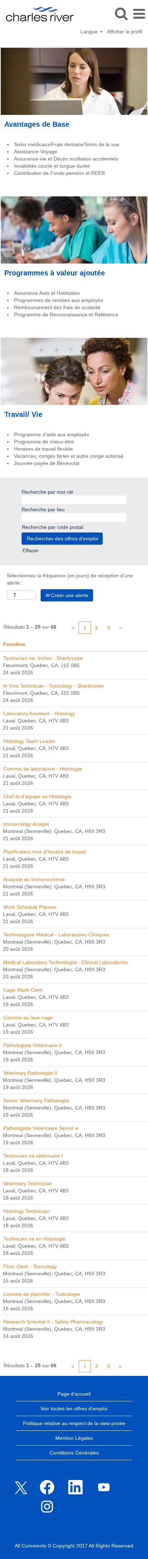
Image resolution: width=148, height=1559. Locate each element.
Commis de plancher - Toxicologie (41, 1294)
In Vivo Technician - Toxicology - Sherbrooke (53, 686)
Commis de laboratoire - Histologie (42, 769)
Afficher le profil (124, 31)
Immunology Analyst (26, 824)
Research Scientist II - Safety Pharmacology (53, 1322)
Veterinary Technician (27, 1183)
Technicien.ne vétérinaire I (33, 1156)
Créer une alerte (69, 595)
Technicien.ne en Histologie (34, 1239)
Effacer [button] (31, 550)
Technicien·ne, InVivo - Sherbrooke (43, 658)
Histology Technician (26, 1211)
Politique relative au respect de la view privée (74, 1423)
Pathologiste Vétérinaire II (32, 1045)
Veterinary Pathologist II (30, 1073)
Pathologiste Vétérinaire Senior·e (40, 1128)
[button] (139, 14)
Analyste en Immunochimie (34, 879)
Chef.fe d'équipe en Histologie (37, 796)
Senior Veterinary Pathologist (36, 1100)
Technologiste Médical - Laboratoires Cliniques (56, 934)
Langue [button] (89, 31)
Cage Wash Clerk (23, 990)
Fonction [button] (14, 644)
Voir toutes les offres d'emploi (74, 1408)
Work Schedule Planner (30, 907)
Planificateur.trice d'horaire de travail (44, 852)
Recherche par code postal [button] (52, 527)
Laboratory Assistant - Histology (39, 713)
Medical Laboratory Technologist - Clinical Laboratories (65, 962)
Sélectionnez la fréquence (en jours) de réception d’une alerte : (70, 579)
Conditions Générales (74, 1453)
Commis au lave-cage (28, 1017)
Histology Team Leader (29, 741)
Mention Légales (74, 1438)
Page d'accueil (74, 1394)
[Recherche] (121, 13)
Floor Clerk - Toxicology (30, 1266)
